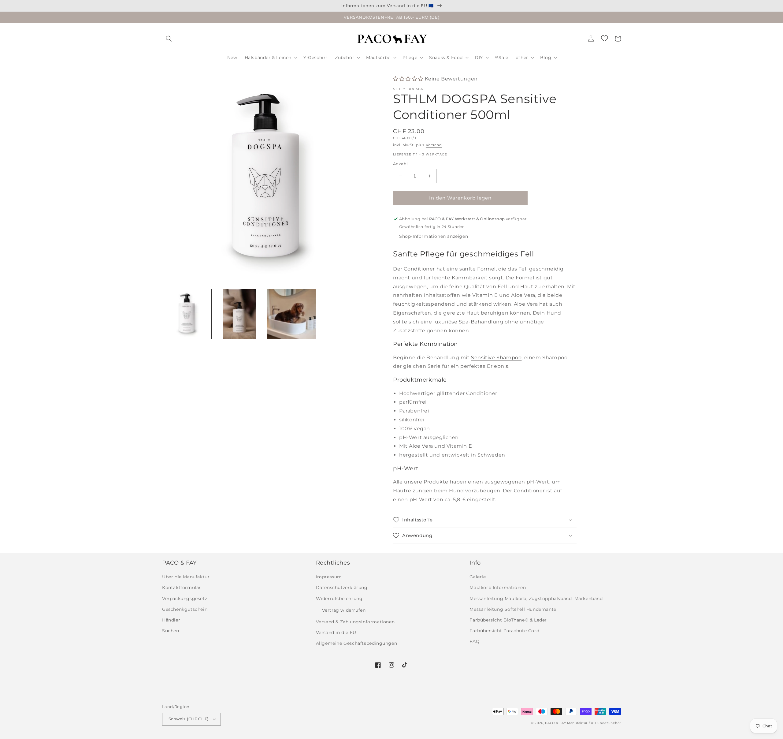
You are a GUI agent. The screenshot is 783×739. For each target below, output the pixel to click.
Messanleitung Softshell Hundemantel (513, 609)
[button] (169, 38)
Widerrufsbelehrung (339, 598)
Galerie (477, 577)
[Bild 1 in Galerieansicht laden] (186, 313)
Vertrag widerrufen (344, 610)
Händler (171, 620)
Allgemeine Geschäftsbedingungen (356, 643)
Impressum (329, 577)
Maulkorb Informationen (497, 587)
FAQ (474, 641)
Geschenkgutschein (184, 609)
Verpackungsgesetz (184, 598)
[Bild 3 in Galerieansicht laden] (291, 313)
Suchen (170, 630)
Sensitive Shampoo (496, 357)
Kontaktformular (181, 587)
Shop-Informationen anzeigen (433, 236)
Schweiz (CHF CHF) (189, 718)
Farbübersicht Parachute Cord (504, 630)
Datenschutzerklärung (342, 587)
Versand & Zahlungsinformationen (355, 622)
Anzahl (400, 163)
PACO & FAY (555, 723)
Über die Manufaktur (186, 577)
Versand (434, 145)
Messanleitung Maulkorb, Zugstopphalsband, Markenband (536, 598)
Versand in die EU (336, 632)
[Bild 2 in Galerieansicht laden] (239, 313)
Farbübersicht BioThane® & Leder (508, 620)
